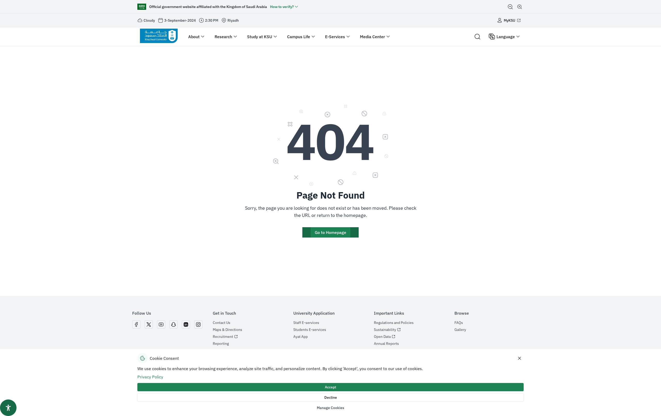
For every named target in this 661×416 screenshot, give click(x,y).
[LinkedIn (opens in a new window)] (186, 324)
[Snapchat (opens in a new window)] (173, 324)
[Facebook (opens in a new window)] (136, 324)
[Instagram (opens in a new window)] (198, 324)
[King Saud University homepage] (158, 37)
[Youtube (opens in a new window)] (161, 324)
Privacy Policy (150, 376)
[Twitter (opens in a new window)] (149, 324)
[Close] (519, 358)
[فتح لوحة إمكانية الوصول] (8, 407)
